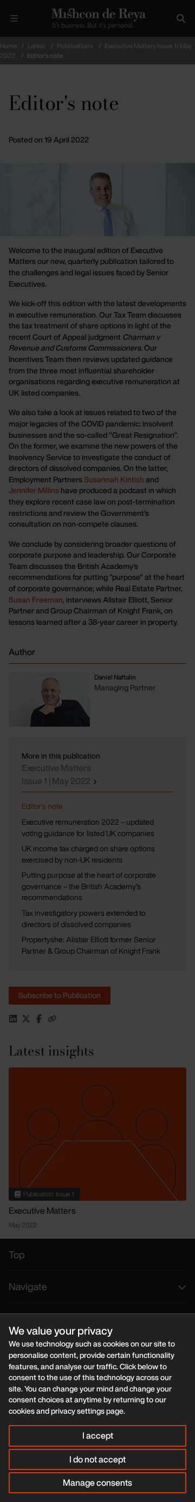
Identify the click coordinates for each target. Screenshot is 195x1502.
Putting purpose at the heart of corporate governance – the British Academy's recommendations (89, 886)
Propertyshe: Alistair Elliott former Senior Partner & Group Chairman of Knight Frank (91, 945)
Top (17, 1254)
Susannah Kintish (114, 479)
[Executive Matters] (97, 1134)
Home (8, 45)
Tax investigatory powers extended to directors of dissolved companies (84, 918)
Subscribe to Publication (59, 995)
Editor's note (42, 806)
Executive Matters (57, 774)
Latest (37, 45)
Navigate (28, 1286)
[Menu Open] (14, 18)
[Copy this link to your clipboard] (52, 1018)
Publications (75, 45)
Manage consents (97, 1482)
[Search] (181, 18)
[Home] (97, 18)
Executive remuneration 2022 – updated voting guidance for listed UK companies (88, 827)
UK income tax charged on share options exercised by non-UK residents (88, 854)
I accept (97, 1435)
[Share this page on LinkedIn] (13, 1018)
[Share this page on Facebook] (39, 1018)
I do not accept (97, 1459)
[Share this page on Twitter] (26, 1018)
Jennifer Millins (34, 490)
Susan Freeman (36, 599)
